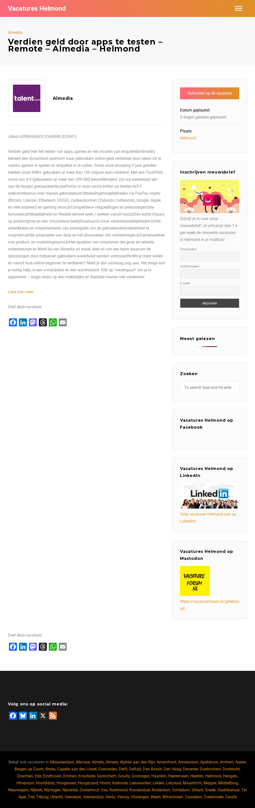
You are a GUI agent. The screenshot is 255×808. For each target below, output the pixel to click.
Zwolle (231, 797)
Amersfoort (166, 762)
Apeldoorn (209, 762)
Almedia (15, 33)
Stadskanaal (228, 790)
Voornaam (188, 249)
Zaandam (193, 797)
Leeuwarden (140, 783)
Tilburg (42, 797)
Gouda (124, 776)
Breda (50, 769)
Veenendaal (93, 797)
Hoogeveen (66, 783)
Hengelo (230, 776)
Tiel (31, 797)
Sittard (197, 790)
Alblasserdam (62, 762)
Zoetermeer (213, 797)
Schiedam (181, 790)
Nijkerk (36, 790)
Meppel (209, 783)
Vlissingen (140, 797)
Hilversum (25, 783)
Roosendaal (139, 790)
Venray (123, 797)
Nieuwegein (18, 790)
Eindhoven (52, 776)
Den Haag (172, 769)
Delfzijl (135, 769)
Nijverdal (70, 790)
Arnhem (227, 762)
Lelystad (173, 783)
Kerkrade (120, 783)
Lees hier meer (20, 291)
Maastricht (192, 783)
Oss (104, 790)
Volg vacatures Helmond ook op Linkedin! (208, 517)
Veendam (72, 797)
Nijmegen (52, 790)
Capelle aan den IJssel (77, 769)
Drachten (25, 776)
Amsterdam (188, 762)
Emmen (70, 776)
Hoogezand (88, 783)
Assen (240, 762)
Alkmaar (83, 762)
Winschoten (172, 797)
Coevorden (107, 769)
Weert (156, 797)
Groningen (140, 776)
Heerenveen (178, 776)
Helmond (188, 138)
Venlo (110, 797)
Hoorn (105, 783)
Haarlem (158, 776)
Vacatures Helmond (37, 8)
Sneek (210, 790)
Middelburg (228, 783)
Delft (123, 769)
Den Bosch (152, 769)
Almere (112, 762)
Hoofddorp (45, 783)
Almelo (98, 762)
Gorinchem (106, 776)
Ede (38, 776)
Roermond (118, 790)
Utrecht (56, 797)
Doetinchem (210, 769)
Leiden (158, 783)
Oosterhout (89, 790)
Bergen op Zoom (29, 769)
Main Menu (238, 8)
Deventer (190, 769)
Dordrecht (231, 769)
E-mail (185, 283)
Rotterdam (161, 790)
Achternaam (189, 266)
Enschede (86, 776)
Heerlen (196, 776)
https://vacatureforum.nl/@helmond (209, 605)
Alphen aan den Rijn (137, 762)
